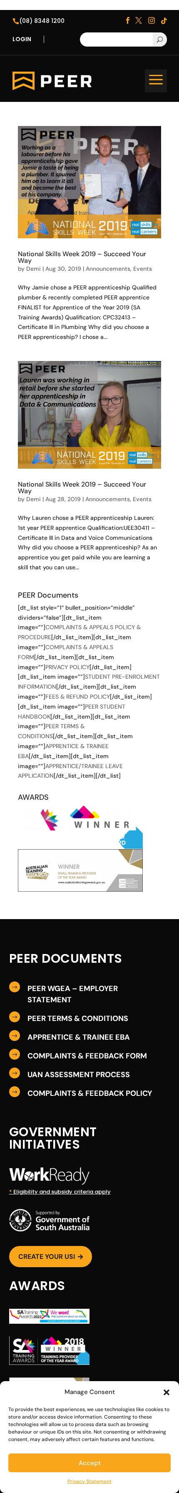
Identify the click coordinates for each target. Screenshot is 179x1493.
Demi (33, 268)
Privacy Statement (89, 1481)
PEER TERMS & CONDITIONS (77, 1018)
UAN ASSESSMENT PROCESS (78, 1075)
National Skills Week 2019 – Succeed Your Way (82, 257)
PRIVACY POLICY (67, 667)
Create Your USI (50, 1256)
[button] (166, 1392)
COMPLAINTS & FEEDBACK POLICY (89, 1093)
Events (142, 268)
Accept (90, 1463)
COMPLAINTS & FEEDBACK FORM (87, 1056)
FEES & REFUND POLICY (77, 696)
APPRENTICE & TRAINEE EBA (78, 1037)
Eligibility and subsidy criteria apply (60, 1192)
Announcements (108, 268)
